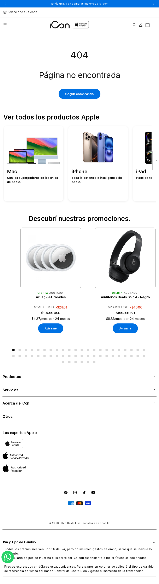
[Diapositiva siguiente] (155, 161)
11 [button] (76, 351)
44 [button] (145, 357)
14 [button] (95, 351)
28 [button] (45, 357)
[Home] (60, 24)
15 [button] (101, 351)
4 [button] (33, 351)
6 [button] (45, 351)
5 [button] (39, 351)
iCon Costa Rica (70, 523)
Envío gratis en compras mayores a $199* (79, 3)
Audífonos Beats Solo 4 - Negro (125, 297)
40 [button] (120, 357)
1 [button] (14, 351)
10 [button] (70, 351)
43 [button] (138, 357)
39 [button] (114, 357)
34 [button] (83, 357)
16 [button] (107, 351)
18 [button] (120, 351)
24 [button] (20, 357)
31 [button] (64, 357)
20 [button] (132, 351)
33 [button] (76, 357)
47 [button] (76, 363)
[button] (5, 24)
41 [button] (126, 357)
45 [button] (64, 363)
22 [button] (145, 351)
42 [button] (132, 357)
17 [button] (114, 351)
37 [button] (101, 357)
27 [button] (39, 357)
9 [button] (64, 351)
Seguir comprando (79, 94)
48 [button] (83, 363)
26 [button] (33, 357)
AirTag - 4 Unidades (51, 297)
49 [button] (89, 363)
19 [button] (126, 351)
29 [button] (51, 357)
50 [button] (95, 363)
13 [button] (89, 351)
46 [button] (70, 363)
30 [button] (58, 357)
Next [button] (154, 4)
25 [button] (27, 357)
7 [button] (51, 351)
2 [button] (20, 351)
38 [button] (107, 357)
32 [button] (70, 357)
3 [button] (27, 351)
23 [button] (14, 357)
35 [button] (89, 357)
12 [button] (83, 351)
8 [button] (58, 351)
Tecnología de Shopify (95, 523)
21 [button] (138, 351)
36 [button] (95, 357)
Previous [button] (5, 4)
